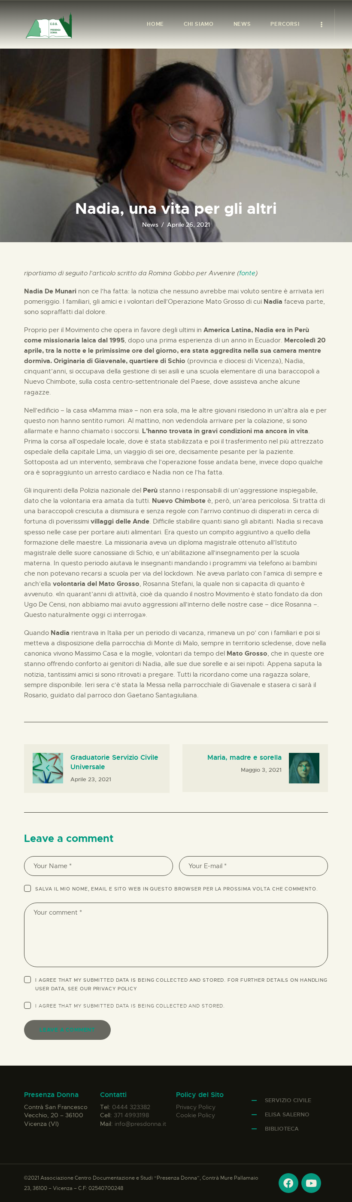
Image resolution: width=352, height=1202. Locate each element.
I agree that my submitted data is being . (130, 1006)
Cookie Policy (195, 1115)
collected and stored (189, 1006)
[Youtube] (311, 1183)
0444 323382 (131, 1107)
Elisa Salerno (287, 1114)
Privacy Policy (115, 989)
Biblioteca (282, 1128)
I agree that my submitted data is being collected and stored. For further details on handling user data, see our (181, 984)
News (150, 224)
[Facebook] (288, 1183)
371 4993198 (131, 1115)
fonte (247, 273)
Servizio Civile (288, 1100)
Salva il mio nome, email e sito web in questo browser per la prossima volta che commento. (176, 889)
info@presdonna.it (140, 1124)
